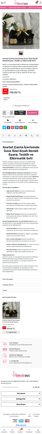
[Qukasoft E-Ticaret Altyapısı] (21, 425)
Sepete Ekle (21, 113)
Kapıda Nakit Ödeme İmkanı (16, 7)
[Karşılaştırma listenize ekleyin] (21, 135)
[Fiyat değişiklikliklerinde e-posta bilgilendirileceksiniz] (27, 135)
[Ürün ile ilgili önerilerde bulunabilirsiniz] (38, 135)
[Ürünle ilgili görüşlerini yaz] (15, 135)
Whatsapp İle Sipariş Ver (22, 105)
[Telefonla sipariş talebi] (32, 135)
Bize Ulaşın (21, 404)
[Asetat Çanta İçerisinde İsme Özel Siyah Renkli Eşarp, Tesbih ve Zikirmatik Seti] (11, 310)
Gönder (37, 387)
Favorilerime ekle (9, 117)
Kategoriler (21, 399)
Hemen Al (33, 113)
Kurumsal (21, 393)
